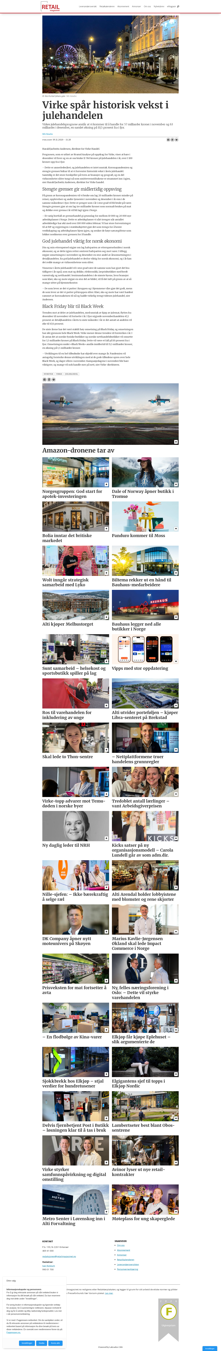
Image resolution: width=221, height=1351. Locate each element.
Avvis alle (55, 1343)
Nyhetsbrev (159, 6)
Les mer (109, 1293)
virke (59, 374)
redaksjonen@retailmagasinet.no (59, 1256)
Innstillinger (209, 1349)
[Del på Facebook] (168, 140)
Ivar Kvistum (48, 1265)
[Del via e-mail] (176, 140)
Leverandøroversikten (128, 1264)
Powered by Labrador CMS (110, 1347)
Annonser (136, 6)
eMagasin (171, 6)
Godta (41, 1343)
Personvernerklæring (127, 1269)
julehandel (71, 374)
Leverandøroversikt (88, 6)
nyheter (48, 374)
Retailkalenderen (107, 6)
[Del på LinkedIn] (172, 140)
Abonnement (123, 6)
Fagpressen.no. (14, 1332)
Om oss (147, 6)
